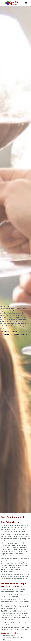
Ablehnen (15, 331)
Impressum (23, 334)
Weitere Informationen (11, 334)
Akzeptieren (5, 331)
